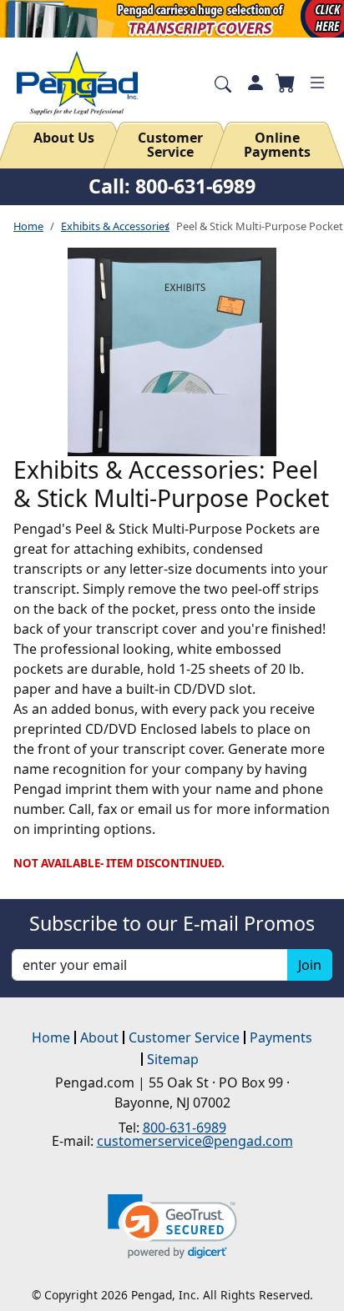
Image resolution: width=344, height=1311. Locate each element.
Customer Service (170, 145)
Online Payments (277, 145)
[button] (172, 1226)
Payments (281, 1037)
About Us (63, 137)
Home (28, 226)
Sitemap (173, 1059)
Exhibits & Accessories (115, 226)
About (99, 1037)
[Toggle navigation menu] (317, 82)
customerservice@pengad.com (195, 1141)
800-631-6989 (184, 1127)
